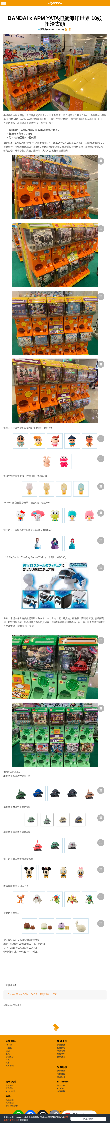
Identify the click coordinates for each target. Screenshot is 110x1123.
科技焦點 (11, 1041)
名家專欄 (61, 1091)
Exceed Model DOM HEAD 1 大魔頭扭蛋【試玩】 (33, 994)
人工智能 (10, 1065)
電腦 (8, 1051)
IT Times (63, 1081)
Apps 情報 (10, 1091)
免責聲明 (10, 1103)
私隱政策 (10, 1100)
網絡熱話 (61, 1045)
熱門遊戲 (61, 1071)
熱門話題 (61, 1057)
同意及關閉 (88, 1118)
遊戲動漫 (62, 1067)
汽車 (8, 1062)
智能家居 (10, 1057)
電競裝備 (61, 1074)
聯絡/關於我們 (12, 1106)
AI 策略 (60, 1088)
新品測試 (10, 1088)
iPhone (9, 1045)
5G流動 (9, 1048)
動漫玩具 (61, 1077)
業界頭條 (61, 1085)
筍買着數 (61, 1051)
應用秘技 (10, 1085)
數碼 (8, 1054)
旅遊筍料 (61, 1054)
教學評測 (11, 1081)
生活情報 (61, 1048)
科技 (8, 1059)
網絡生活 (62, 1041)
